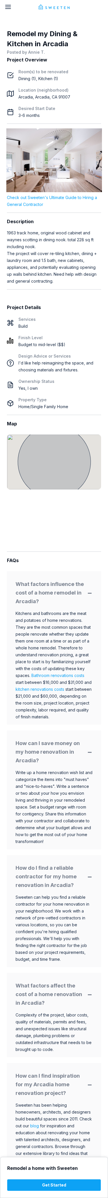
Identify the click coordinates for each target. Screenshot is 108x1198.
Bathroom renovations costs (57, 675)
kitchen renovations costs (40, 689)
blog (34, 1125)
